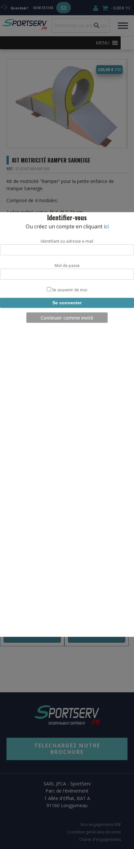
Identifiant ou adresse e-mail (67, 241)
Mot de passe (67, 265)
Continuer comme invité (67, 317)
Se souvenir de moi (69, 290)
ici (106, 226)
